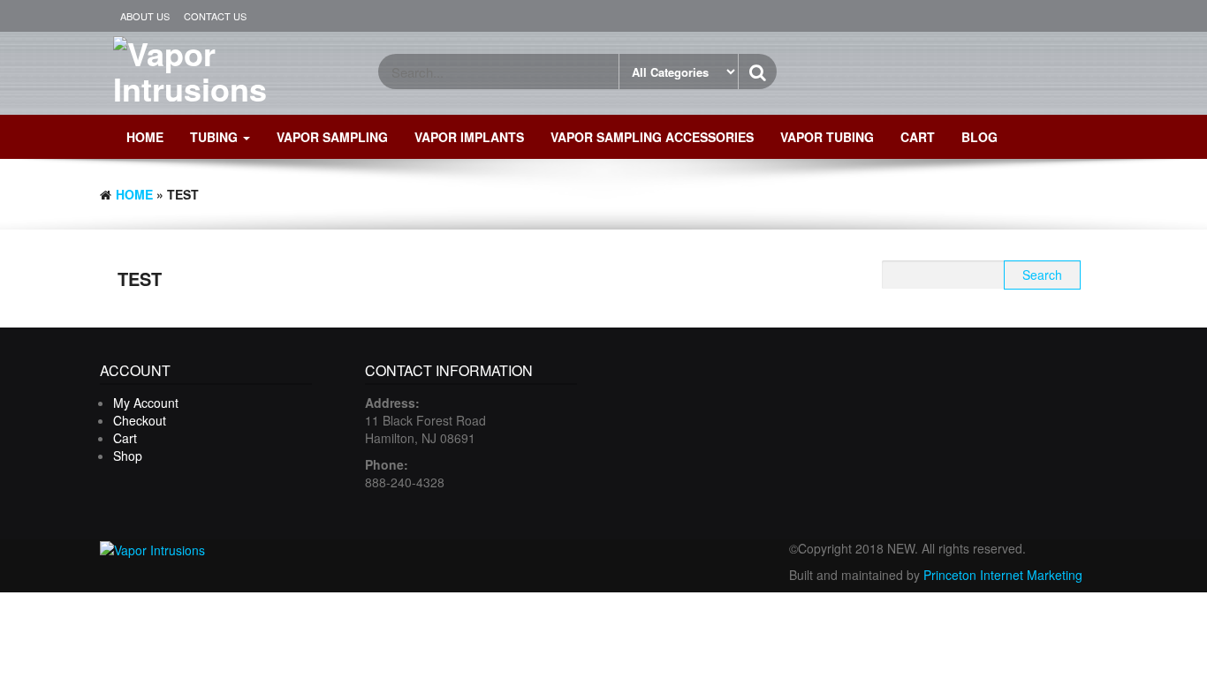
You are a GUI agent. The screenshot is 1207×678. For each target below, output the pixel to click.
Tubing (215, 137)
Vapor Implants (469, 137)
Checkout (139, 420)
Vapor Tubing (827, 137)
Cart (917, 137)
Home (144, 137)
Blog (979, 137)
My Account (145, 402)
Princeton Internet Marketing (1002, 575)
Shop (127, 455)
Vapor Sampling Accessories (652, 137)
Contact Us (215, 16)
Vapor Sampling (332, 137)
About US (145, 16)
